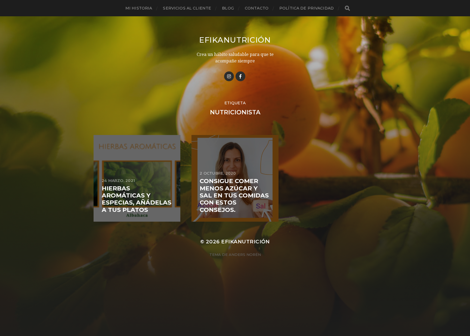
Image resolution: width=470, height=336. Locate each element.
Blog (228, 8)
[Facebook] (240, 76)
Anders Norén (245, 254)
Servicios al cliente (187, 8)
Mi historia (138, 8)
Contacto (256, 8)
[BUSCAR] (347, 8)
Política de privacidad (306, 8)
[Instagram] (229, 76)
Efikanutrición (235, 40)
